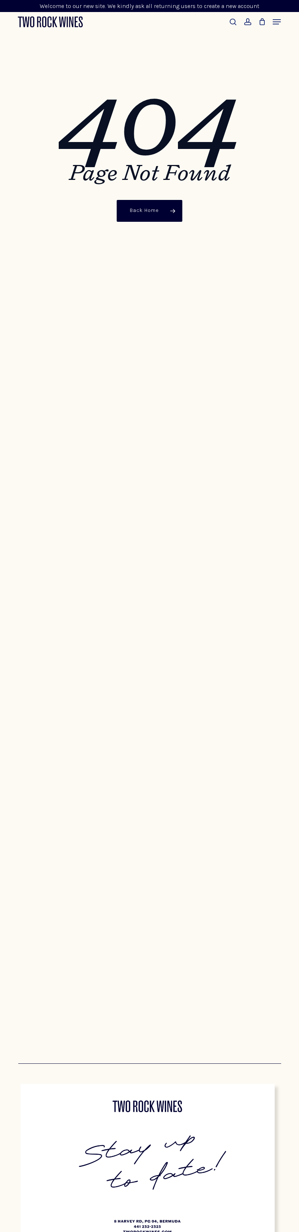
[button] (277, 21)
